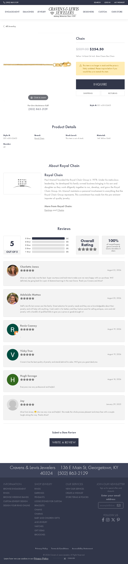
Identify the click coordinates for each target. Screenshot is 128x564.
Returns (112, 93)
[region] (38, 66)
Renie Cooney (28, 325)
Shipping (88, 93)
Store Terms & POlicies (77, 497)
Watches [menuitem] (39, 526)
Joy (22, 401)
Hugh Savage (28, 376)
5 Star (28, 238)
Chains (60, 210)
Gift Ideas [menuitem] (39, 530)
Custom (102, 11)
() (67, 238)
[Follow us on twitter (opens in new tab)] (113, 520)
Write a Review (64, 442)
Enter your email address (110, 497)
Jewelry (41, 11)
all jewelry (11, 26)
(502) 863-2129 (38, 109)
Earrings (48, 210)
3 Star (28, 245)
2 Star (28, 248)
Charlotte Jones (29, 266)
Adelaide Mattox (30, 294)
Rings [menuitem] (37, 488)
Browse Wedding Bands (16, 497)
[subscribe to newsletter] (118, 505)
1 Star (28, 251)
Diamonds (28, 11)
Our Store (117, 11)
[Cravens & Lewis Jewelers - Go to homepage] (64, 12)
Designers (88, 11)
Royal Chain (39, 138)
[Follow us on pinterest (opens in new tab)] (118, 520)
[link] (10, 2)
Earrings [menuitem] (39, 493)
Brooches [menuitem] (39, 534)
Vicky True (26, 351)
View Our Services (75, 488)
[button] (96, 2)
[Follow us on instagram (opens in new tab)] (108, 520)
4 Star (28, 241)
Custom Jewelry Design (15, 501)
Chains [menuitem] (38, 509)
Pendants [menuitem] (39, 497)
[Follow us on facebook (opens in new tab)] (103, 520)
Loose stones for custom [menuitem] (48, 501)
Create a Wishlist (74, 493)
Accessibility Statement (82, 548)
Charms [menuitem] (38, 513)
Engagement (12, 11)
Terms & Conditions (60, 548)
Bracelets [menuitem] (39, 505)
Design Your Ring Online (16, 505)
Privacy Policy (41, 548)
